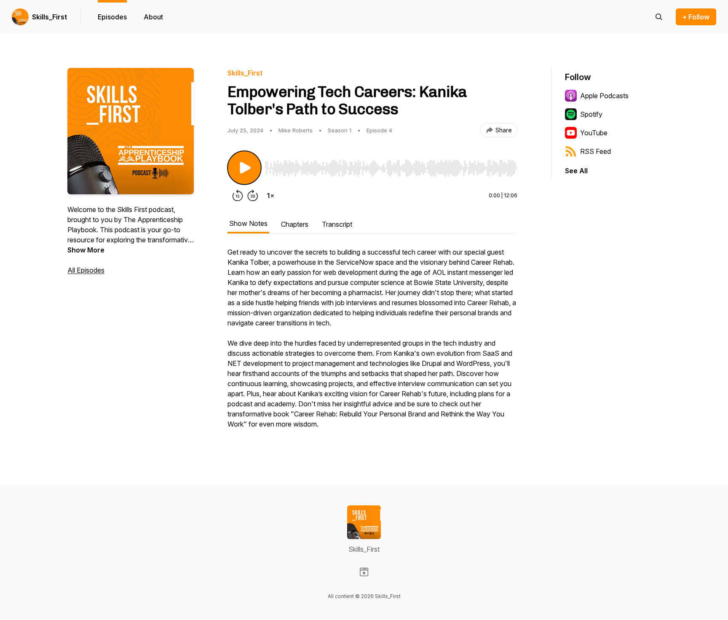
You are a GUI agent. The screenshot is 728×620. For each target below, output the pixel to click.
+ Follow (695, 17)
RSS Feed (595, 151)
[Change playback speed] (270, 195)
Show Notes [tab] (248, 223)
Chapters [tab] (294, 224)
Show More (85, 250)
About (153, 17)
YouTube (594, 133)
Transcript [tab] (337, 224)
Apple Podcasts (604, 95)
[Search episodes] (659, 17)
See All (576, 170)
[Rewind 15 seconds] (238, 195)
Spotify (591, 114)
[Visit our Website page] (364, 572)
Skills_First (49, 17)
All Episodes (85, 270)
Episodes (112, 17)
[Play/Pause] (244, 168)
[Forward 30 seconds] (253, 195)
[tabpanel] (372, 342)
